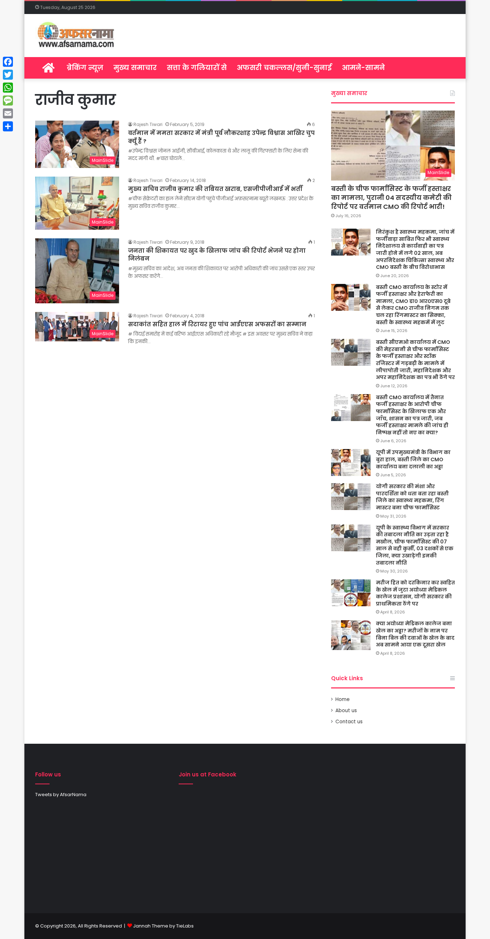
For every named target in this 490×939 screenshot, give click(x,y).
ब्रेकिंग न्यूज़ (85, 68)
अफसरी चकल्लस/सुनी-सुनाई (284, 68)
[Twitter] (7, 74)
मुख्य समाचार (135, 68)
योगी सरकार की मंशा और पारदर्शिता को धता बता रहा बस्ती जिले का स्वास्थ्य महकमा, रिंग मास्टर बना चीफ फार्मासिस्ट (412, 497)
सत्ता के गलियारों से (197, 68)
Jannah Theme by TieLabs (163, 925)
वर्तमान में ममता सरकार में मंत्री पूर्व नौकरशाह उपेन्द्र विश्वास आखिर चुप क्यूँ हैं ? (221, 137)
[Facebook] (7, 61)
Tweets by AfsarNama (60, 794)
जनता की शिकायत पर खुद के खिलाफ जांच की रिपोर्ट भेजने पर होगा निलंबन (217, 255)
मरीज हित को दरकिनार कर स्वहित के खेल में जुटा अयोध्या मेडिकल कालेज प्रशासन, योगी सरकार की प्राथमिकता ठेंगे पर (415, 593)
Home (342, 699)
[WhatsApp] (7, 87)
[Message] (7, 100)
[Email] (7, 113)
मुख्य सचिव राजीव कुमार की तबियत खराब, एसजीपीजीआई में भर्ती (215, 189)
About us (346, 710)
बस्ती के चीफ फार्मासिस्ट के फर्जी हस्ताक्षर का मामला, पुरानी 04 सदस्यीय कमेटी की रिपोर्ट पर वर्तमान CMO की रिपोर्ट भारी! (391, 197)
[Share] (7, 126)
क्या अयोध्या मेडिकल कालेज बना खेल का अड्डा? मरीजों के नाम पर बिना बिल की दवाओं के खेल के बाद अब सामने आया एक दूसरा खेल (415, 634)
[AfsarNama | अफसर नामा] (77, 35)
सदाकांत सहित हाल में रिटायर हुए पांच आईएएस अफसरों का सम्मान (217, 324)
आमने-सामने (363, 68)
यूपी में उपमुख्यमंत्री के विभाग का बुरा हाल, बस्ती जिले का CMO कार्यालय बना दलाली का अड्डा (413, 459)
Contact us (349, 721)
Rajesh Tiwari (147, 124)
